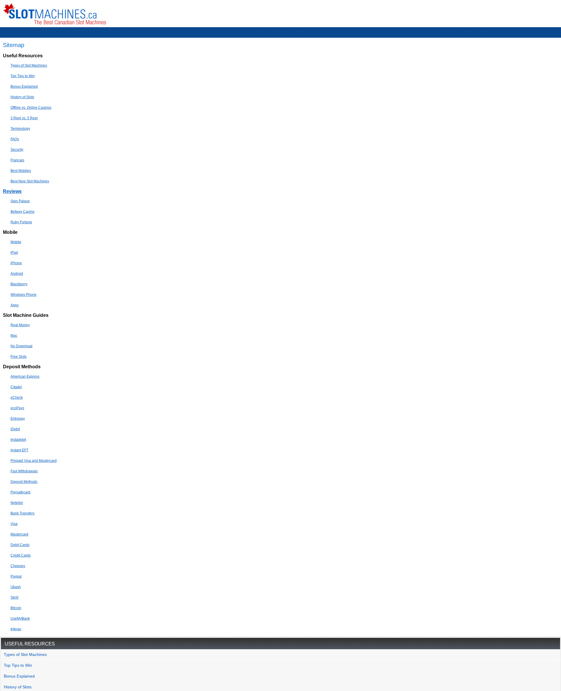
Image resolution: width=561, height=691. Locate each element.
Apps (15, 305)
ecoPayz (17, 408)
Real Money (20, 325)
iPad (14, 253)
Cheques (18, 566)
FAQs (15, 139)
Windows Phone (24, 295)
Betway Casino (22, 212)
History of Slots (22, 97)
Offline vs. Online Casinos (31, 108)
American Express (25, 376)
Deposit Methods (24, 482)
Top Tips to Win (23, 76)
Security (17, 150)
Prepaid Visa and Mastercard (34, 461)
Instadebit (18, 440)
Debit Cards (20, 545)
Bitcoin (16, 608)
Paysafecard (20, 492)
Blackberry (19, 284)
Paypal (16, 576)
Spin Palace (20, 201)
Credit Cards (21, 555)
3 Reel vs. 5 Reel (24, 118)
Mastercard (19, 534)
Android (17, 274)
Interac (16, 629)
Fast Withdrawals (24, 471)
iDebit (15, 429)
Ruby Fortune (21, 222)
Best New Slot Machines (30, 181)
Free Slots (19, 357)
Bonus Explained (24, 86)
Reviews (12, 191)
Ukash (16, 587)
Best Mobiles (21, 171)
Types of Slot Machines (29, 65)
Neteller (17, 503)
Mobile (16, 242)
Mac (14, 336)
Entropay (18, 419)
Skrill (14, 597)
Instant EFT (19, 450)
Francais (17, 160)
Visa (14, 524)
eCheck (17, 397)
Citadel (16, 387)
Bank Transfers (22, 513)
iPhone (16, 263)
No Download (21, 346)
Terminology (20, 129)
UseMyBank (20, 618)
